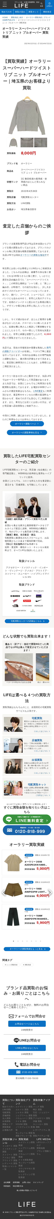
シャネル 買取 (22, 1112)
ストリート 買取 (10, 1154)
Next (49, 892)
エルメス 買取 (22, 1109)
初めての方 (7, 12)
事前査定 (47, 12)
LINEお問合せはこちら (27, 1048)
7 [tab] (40, 941)
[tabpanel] (27, 890)
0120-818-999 (30, 1072)
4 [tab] (27, 941)
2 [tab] (18, 941)
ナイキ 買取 (21, 1121)
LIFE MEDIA (44, 1139)
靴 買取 (36, 1127)
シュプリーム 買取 (24, 1115)
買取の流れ (20, 12)
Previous (5, 892)
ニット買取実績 (11, 965)
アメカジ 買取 (8, 1157)
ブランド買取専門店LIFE (18, 1212)
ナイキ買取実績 (25, 1160)
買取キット (33, 12)
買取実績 (28, 965)
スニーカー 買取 (40, 1124)
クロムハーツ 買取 (24, 1118)
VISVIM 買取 (22, 1124)
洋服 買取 (37, 1121)
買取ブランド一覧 (24, 1136)
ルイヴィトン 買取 (24, 1106)
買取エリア (7, 1124)
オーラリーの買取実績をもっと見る (26, 949)
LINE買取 (6, 1109)
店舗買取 (6, 1115)
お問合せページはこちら (27, 1023)
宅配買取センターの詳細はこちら (26, 621)
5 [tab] (31, 941)
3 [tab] (22, 941)
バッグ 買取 (38, 1106)
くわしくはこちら (41, 731)
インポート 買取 (10, 1146)
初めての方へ (8, 1106)
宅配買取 (6, 1112)
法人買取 (6, 1118)
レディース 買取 (10, 1163)
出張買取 (6, 1121)
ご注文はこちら (42, 795)
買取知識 (41, 1148)
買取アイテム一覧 (41, 1136)
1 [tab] (13, 941)
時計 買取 (37, 1109)
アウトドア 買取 (10, 1160)
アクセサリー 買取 (41, 1118)
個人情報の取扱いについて (27, 1190)
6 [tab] (36, 941)
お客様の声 (7, 1130)
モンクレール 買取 (24, 1133)
